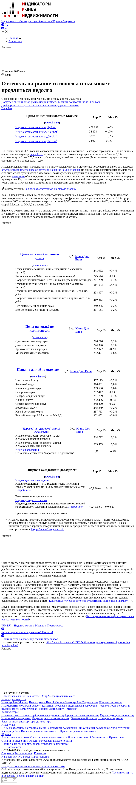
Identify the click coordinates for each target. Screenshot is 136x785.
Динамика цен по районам (93, 727)
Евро (78, 259)
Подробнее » (23, 490)
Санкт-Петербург (66, 708)
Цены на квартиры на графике (19, 727)
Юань (79, 256)
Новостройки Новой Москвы (47, 702)
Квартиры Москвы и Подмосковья (63, 705)
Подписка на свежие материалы (20, 743)
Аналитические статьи (15, 737)
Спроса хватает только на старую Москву (51, 188)
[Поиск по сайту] (6, 24)
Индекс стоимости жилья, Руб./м (35, 127)
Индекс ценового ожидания (32, 480)
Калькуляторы (29, 21)
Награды (6, 756)
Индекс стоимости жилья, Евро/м (36, 141)
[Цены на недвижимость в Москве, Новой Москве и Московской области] (29, 18)
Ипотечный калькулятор (16, 718)
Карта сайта (14, 747)
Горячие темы (100, 737)
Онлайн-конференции (14, 740)
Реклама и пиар (24, 753)
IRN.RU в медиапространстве (31, 756)
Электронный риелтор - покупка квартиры (97, 718)
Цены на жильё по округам (38, 369)
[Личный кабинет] (3, 24)
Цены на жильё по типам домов (39, 256)
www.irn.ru (52, 122)
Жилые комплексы (110, 702)
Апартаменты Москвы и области (21, 705)
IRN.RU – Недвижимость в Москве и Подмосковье (32, 625)
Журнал (57, 21)
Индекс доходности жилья (31, 500)
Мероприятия (63, 740)
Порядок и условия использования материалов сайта (33, 766)
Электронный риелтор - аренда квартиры (26, 721)
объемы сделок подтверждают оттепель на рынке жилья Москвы (40, 169)
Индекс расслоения (27, 449)
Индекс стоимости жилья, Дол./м (36, 136)
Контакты (40, 753)
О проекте (69, 21)
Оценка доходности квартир (117, 715)
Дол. (86, 256)
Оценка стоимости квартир (18, 715)
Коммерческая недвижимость (37, 708)
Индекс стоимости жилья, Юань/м (36, 131)
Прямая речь (116, 737)
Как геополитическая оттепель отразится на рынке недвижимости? (90, 600)
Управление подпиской (55, 743)
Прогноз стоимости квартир (82, 715)
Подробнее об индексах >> (47, 529)
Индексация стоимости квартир (51, 718)
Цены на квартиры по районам (58, 727)
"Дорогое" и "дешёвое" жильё (40, 428)
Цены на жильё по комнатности (40, 328)
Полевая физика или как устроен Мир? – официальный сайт (38, 696)
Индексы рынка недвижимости (40, 731)
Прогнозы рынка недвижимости (79, 731)
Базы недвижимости (13, 699)
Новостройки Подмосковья (81, 702)
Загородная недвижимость (100, 705)
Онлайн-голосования (42, 740)
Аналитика (45, 21)
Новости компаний (79, 737)
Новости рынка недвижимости (48, 737)
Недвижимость (10, 21)
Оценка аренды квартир (49, 715)
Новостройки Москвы (14, 702)
